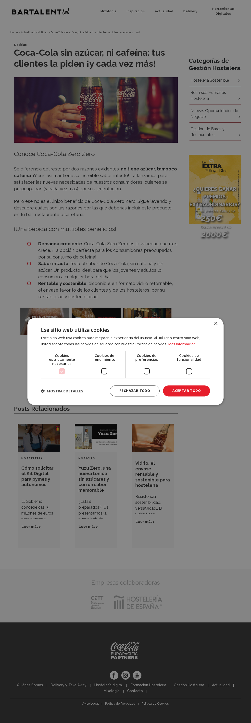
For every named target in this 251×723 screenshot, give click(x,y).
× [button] (215, 323)
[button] (62, 391)
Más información (182, 344)
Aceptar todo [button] (186, 390)
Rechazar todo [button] (134, 390)
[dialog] (125, 361)
